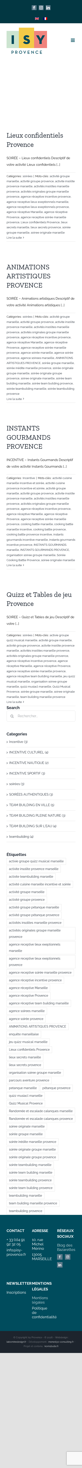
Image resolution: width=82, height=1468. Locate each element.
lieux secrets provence (46, 227)
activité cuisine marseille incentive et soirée (40, 884)
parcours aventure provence (29, 1080)
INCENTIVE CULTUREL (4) (28, 752)
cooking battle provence (49, 529)
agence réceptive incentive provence (46, 196)
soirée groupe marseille (58, 363)
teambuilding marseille (25, 1195)
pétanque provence (56, 1088)
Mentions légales (40, 1300)
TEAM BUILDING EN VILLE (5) (31, 805)
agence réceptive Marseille (25, 212)
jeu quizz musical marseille (28, 1042)
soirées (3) (16, 784)
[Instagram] (67, 1257)
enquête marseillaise (24, 1034)
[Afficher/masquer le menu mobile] (73, 40)
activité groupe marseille (55, 640)
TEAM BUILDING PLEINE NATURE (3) (37, 816)
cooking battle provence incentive (29, 534)
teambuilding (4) (21, 837)
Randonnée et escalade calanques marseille (41, 1111)
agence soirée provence (26, 1019)
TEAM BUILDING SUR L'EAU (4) (32, 826)
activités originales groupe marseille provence (37, 655)
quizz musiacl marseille (35, 686)
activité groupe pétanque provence (34, 915)
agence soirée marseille (37, 352)
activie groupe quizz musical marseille (36, 861)
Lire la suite (14, 237)
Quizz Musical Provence (26, 1103)
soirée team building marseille (30, 1172)
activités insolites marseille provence (44, 650)
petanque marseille (23, 1088)
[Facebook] (60, 1257)
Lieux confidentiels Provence (40, 222)
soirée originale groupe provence (32, 1157)
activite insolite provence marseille (33, 869)
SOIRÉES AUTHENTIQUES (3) (31, 794)
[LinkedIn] (60, 1265)
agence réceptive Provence (51, 666)
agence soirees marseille (37, 358)
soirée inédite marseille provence (29, 368)
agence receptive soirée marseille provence (36, 671)
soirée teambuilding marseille (26, 388)
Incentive (29, 478)
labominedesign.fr (16, 1341)
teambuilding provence (25, 1211)
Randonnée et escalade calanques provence (41, 1118)
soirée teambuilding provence (30, 1180)
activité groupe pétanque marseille (34, 907)
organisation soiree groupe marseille (31, 555)
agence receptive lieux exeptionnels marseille (37, 202)
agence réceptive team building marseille (34, 676)
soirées (27, 176)
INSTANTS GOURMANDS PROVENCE (29, 437)
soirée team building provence (52, 383)
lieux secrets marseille (25, 1057)
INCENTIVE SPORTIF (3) (27, 773)
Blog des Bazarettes (66, 1247)
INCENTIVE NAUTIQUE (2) (29, 763)
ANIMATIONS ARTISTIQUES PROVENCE (29, 276)
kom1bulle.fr (52, 1346)
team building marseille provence (42, 697)
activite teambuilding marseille (31, 876)
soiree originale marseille (48, 232)
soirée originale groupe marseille (32, 1149)
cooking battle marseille (37, 524)
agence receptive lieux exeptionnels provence (38, 207)
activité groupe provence (37, 181)
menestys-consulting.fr (61, 1341)
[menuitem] (37, 18)
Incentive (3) (18, 742)
